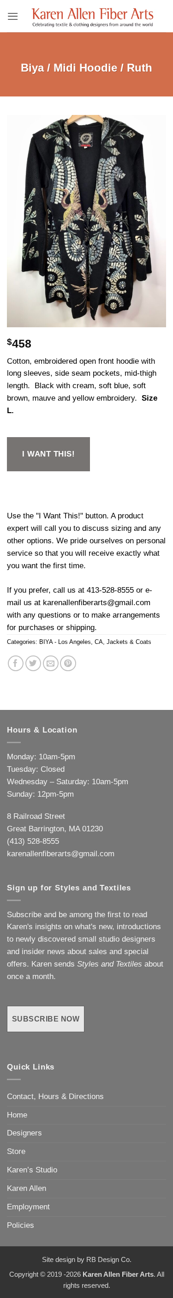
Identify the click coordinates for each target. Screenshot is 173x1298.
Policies (20, 1225)
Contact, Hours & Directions (55, 1096)
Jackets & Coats (129, 641)
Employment (28, 1206)
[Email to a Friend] (51, 663)
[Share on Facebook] (16, 663)
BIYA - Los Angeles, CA (71, 641)
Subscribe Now (45, 1019)
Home (17, 1115)
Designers (24, 1133)
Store (16, 1151)
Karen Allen (26, 1188)
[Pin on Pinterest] (68, 663)
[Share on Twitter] (33, 663)
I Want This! (48, 454)
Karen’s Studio (32, 1170)
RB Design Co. (108, 1259)
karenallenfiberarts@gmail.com (96, 602)
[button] (13, 16)
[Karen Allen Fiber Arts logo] (92, 16)
